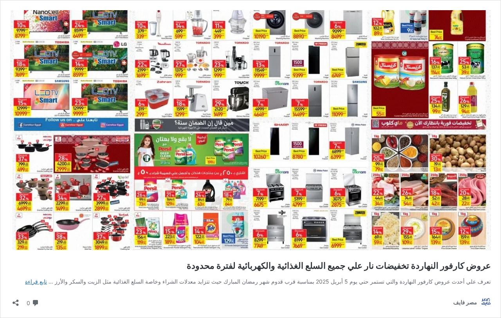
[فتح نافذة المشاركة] (15, 300)
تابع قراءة (36, 281)
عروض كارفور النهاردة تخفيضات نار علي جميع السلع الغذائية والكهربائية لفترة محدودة (339, 266)
